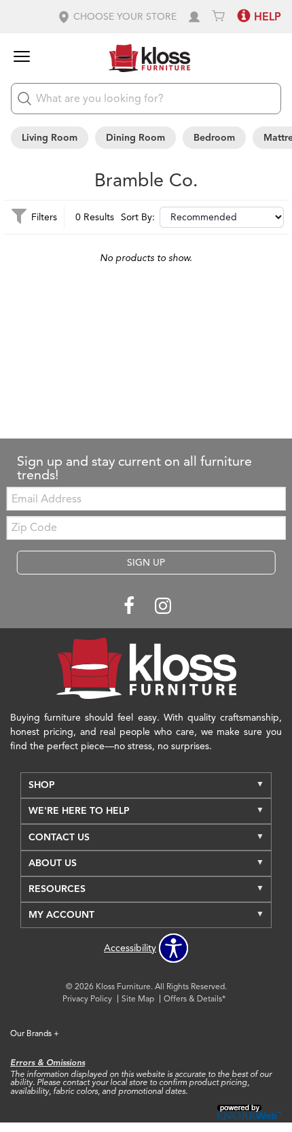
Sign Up (146, 562)
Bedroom (214, 137)
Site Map (138, 998)
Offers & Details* (194, 998)
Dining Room (135, 137)
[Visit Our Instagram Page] (163, 607)
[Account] (194, 16)
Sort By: (138, 217)
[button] (117, 16)
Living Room (49, 137)
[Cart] (218, 16)
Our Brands (34, 1033)
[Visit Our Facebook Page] (130, 607)
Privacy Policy (87, 998)
